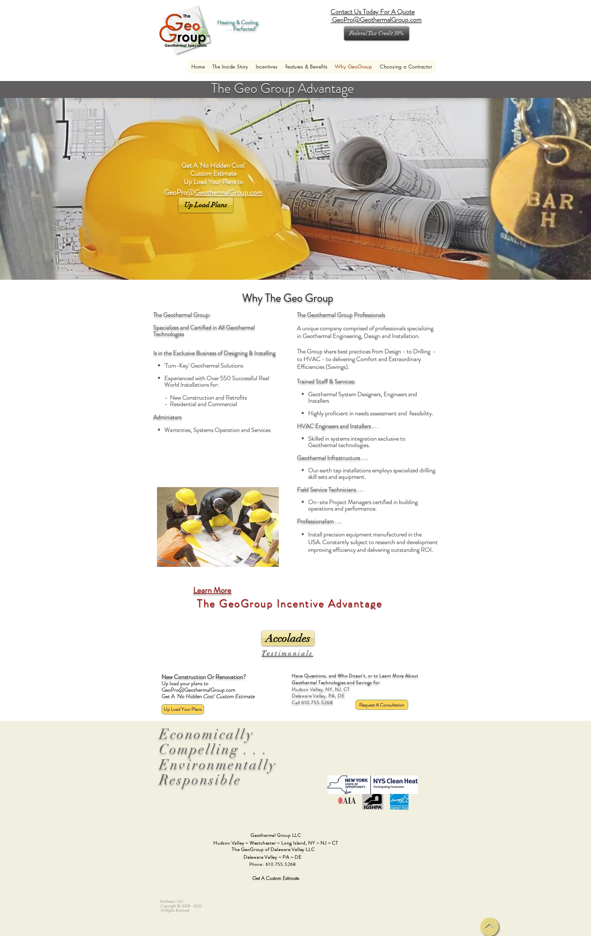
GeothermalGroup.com (229, 192)
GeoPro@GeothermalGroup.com (198, 690)
